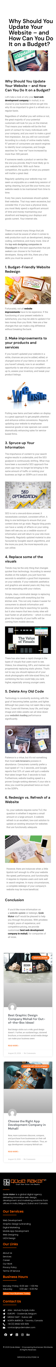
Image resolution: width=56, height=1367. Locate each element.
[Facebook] (5, 1334)
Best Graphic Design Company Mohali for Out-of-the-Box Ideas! (26, 1018)
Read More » (13, 1046)
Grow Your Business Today (17, 1293)
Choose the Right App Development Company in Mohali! (27, 1124)
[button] (28, 1357)
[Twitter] (11, 1334)
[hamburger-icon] (51, 7)
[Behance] (28, 1334)
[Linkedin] (17, 1334)
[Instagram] (22, 1334)
